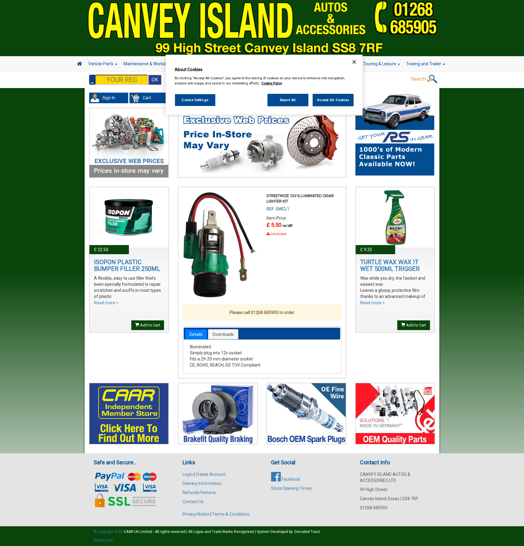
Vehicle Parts (101, 63)
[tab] (196, 334)
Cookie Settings (195, 100)
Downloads (223, 334)
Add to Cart (149, 325)
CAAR (128, 532)
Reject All (288, 100)
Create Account (211, 474)
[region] (264, 85)
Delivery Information (202, 483)
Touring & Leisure (380, 63)
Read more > (106, 302)
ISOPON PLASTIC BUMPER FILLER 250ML (127, 265)
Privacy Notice (196, 514)
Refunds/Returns (199, 492)
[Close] (354, 62)
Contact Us (193, 501)
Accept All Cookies (333, 100)
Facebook (290, 479)
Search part (103, 540)
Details (196, 334)
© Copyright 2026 (109, 532)
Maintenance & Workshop (148, 63)
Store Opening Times (291, 488)
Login (188, 474)
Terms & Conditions (231, 514)
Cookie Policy (271, 83)
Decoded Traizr (307, 532)
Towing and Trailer (424, 63)
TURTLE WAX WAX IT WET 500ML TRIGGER (390, 265)
